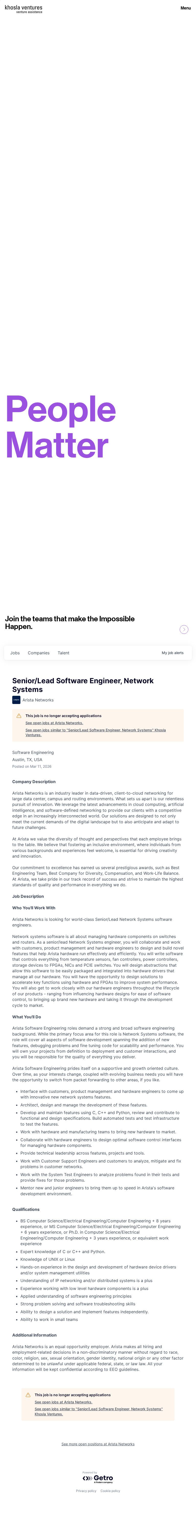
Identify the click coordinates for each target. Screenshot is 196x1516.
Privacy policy (86, 1491)
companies (39, 652)
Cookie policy (110, 1491)
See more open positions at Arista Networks (98, 1444)
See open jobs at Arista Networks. (54, 723)
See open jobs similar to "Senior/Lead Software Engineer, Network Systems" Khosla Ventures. (96, 732)
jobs (15, 652)
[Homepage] (23, 7)
